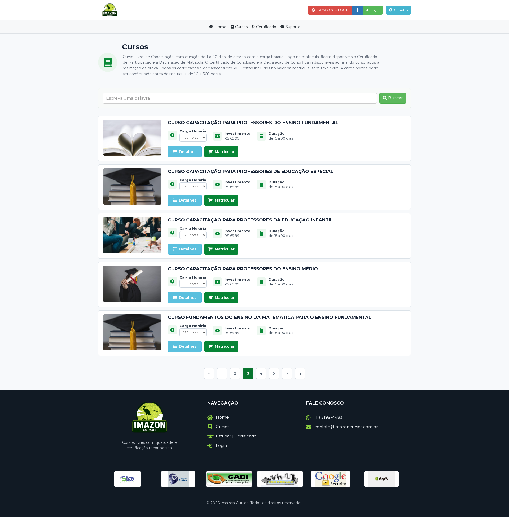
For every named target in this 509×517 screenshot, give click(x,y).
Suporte (293, 26)
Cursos (241, 26)
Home (220, 26)
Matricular (225, 151)
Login (375, 10)
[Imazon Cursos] (109, 10)
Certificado (266, 26)
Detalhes (187, 151)
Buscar (395, 98)
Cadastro (401, 10)
